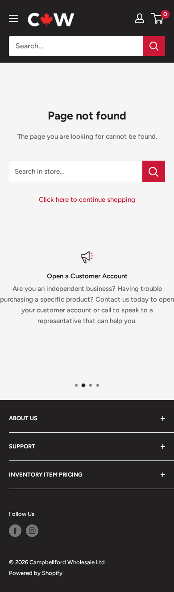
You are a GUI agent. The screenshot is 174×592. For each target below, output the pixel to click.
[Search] (154, 46)
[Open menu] (13, 18)
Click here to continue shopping (87, 200)
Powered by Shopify (35, 573)
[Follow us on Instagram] (32, 530)
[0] (157, 18)
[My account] (139, 18)
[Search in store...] (153, 171)
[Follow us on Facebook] (15, 530)
